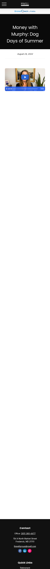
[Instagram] (30, 551)
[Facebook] (20, 551)
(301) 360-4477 (28, 533)
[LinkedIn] (25, 551)
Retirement (25, 568)
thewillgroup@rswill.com (25, 546)
